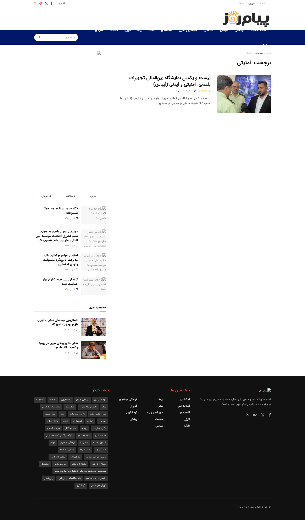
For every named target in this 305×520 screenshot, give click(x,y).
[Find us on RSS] (247, 415)
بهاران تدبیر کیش (98, 414)
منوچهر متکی (60, 464)
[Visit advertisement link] (70, 113)
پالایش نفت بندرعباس (96, 478)
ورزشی (263, 44)
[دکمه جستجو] (37, 37)
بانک (152, 30)
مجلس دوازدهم (67, 449)
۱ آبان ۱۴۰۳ (188, 91)
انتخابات (40, 399)
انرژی (127, 30)
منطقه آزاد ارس (58, 457)
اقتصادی (208, 30)
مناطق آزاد (75, 457)
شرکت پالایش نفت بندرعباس (59, 435)
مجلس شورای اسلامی (96, 457)
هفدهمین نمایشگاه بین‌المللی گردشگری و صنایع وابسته (80, 471)
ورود (60, 3)
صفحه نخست (259, 30)
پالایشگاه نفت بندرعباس (70, 478)
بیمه (139, 30)
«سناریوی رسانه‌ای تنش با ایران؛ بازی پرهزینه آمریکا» (57, 322)
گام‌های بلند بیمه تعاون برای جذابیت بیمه (60, 281)
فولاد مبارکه (85, 449)
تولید (65, 421)
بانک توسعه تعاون (88, 407)
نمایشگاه (45, 464)
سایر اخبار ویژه (155, 412)
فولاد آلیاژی (101, 449)
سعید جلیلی (100, 435)
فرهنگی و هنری (188, 30)
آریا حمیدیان (100, 399)
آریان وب (244, 507)
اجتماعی (239, 30)
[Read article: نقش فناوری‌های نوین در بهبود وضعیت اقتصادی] (93, 350)
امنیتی (248, 53)
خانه (268, 53)
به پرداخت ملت (77, 414)
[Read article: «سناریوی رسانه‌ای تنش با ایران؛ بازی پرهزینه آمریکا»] (93, 327)
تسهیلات (77, 421)
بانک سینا (70, 407)
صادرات (84, 442)
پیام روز (201, 91)
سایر (161, 405)
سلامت (114, 30)
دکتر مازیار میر (99, 428)
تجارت (90, 421)
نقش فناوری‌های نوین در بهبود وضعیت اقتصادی (58, 345)
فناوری (99, 30)
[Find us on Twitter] (263, 415)
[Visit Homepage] (247, 19)
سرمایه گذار (70, 428)
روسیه (84, 428)
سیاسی (224, 30)
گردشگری (166, 30)
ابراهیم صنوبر (82, 399)
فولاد (53, 442)
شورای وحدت (99, 442)
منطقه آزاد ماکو (79, 464)
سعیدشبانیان (84, 435)
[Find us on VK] (255, 415)
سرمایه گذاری (53, 428)
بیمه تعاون (50, 414)
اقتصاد (53, 399)
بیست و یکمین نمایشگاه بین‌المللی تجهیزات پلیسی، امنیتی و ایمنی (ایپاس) (170, 81)
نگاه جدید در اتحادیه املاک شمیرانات (60, 210)
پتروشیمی (48, 478)
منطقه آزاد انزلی (99, 464)
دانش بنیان (53, 421)
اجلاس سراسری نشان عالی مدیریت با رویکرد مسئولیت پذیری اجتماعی (60, 260)
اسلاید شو (184, 405)
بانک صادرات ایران (51, 407)
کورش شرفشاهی (98, 485)
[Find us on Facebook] (270, 415)
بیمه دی (102, 421)
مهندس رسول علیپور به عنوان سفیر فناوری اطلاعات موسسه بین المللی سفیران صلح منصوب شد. (57, 236)
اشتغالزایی (66, 399)
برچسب (259, 53)
